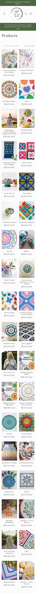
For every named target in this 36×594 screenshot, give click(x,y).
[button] (4, 13)
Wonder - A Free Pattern (27, 583)
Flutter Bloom (9, 313)
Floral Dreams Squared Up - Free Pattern (27, 282)
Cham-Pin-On (9, 193)
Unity (27, 551)
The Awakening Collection (9, 552)
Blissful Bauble (26, 130)
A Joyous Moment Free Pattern (9, 71)
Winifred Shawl (9, 582)
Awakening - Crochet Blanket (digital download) (9, 132)
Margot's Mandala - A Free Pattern (27, 404)
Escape (9, 251)
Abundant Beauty (9, 101)
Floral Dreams (9, 280)
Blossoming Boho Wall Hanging (9, 163)
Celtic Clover (27, 163)
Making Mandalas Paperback (9, 404)
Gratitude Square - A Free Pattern (27, 313)
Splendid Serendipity (9, 521)
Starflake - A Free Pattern (26, 521)
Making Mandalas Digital (26, 373)
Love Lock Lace (9, 372)
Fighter (26, 251)
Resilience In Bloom (9, 463)
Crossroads (27, 193)
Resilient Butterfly (27, 463)
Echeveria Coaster (9, 222)
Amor (27, 101)
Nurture (9, 434)
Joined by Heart (9, 343)
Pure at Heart (27, 434)
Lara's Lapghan (26, 343)
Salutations (9, 492)
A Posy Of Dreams (26, 70)
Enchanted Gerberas (26, 222)
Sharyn (26, 492)
